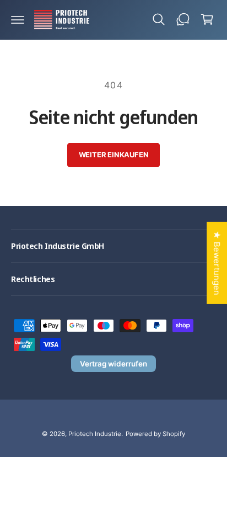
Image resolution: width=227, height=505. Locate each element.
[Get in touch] (183, 19)
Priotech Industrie (94, 434)
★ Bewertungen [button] (217, 262)
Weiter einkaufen (114, 154)
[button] (18, 19)
